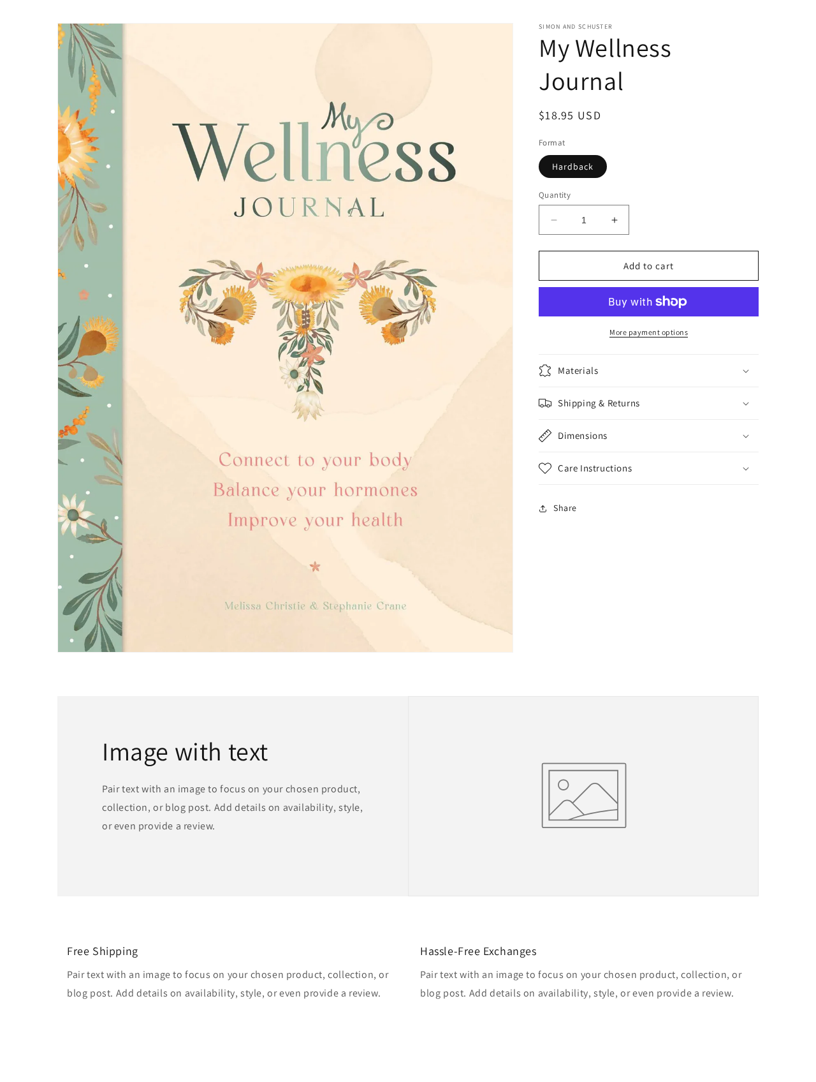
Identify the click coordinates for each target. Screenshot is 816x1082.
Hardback (573, 166)
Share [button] (565, 508)
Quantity (555, 194)
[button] (649, 371)
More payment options (648, 332)
